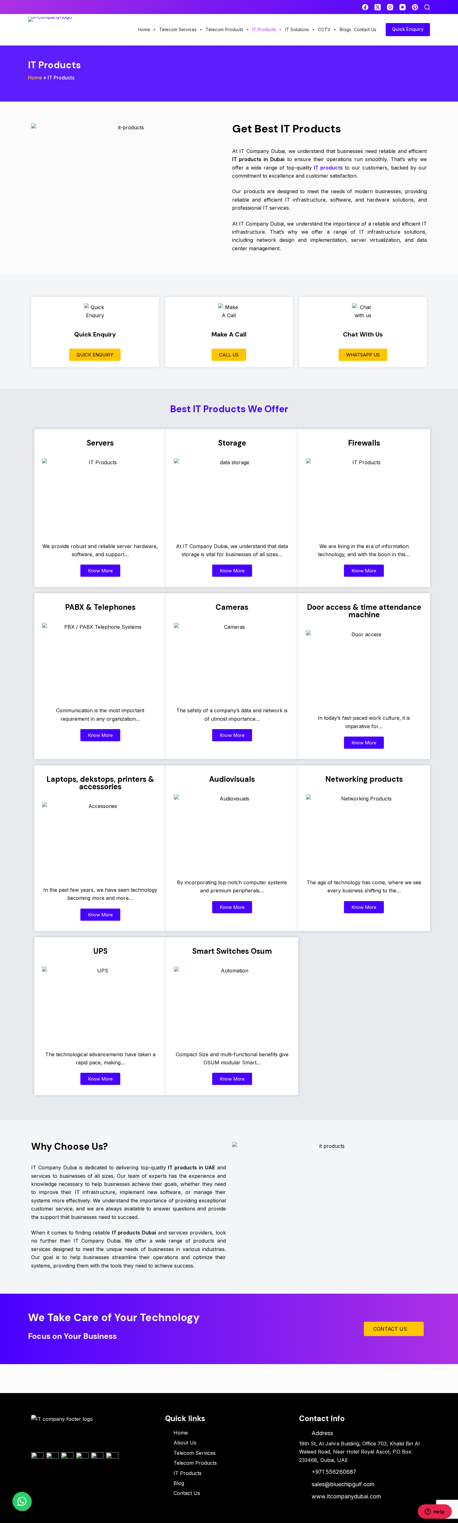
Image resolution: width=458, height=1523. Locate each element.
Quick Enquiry (408, 29)
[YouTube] (402, 7)
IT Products (264, 29)
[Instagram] (390, 7)
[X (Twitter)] (378, 7)
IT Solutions (297, 29)
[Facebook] (365, 7)
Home (144, 29)
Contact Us (365, 29)
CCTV (324, 29)
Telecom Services (178, 29)
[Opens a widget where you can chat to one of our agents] (434, 1512)
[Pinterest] (415, 7)
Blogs (345, 29)
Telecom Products (224, 29)
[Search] (427, 7)
